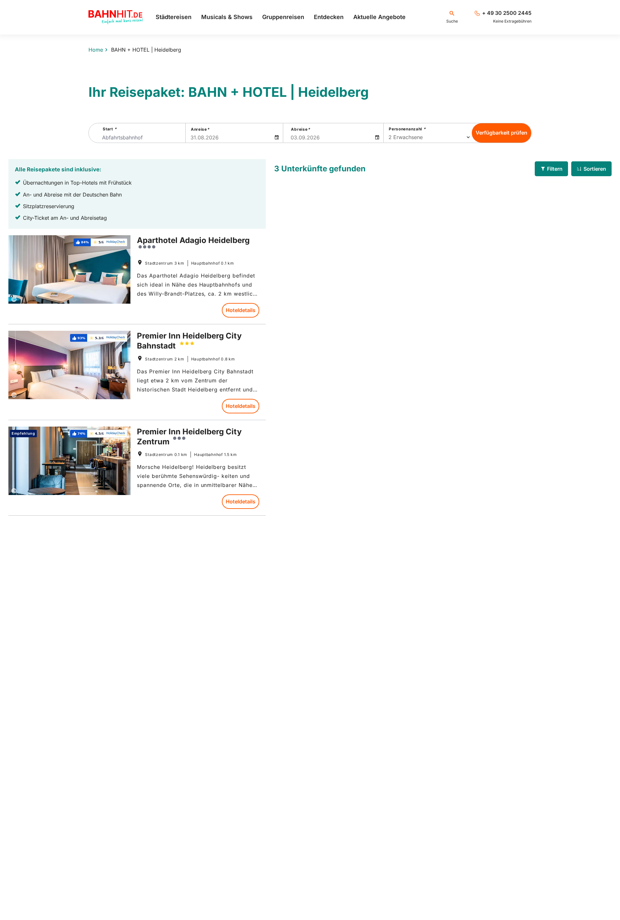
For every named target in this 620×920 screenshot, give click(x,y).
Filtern (555, 169)
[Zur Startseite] (115, 17)
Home (95, 49)
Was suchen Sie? (310, 57)
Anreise (200, 129)
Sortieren (595, 169)
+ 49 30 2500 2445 (507, 13)
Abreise (300, 129)
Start (110, 128)
